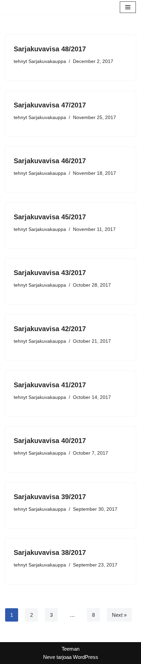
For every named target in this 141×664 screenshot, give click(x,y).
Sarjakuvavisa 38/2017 (50, 552)
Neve (49, 657)
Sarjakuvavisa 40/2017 (50, 440)
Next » (119, 615)
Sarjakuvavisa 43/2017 (50, 272)
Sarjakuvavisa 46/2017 (50, 161)
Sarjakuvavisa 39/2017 (50, 496)
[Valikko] (128, 7)
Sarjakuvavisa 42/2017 (50, 329)
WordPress (85, 657)
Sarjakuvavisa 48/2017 (50, 49)
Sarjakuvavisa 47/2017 (50, 105)
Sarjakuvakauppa (47, 61)
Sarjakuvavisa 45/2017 (50, 217)
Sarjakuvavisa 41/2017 (50, 385)
